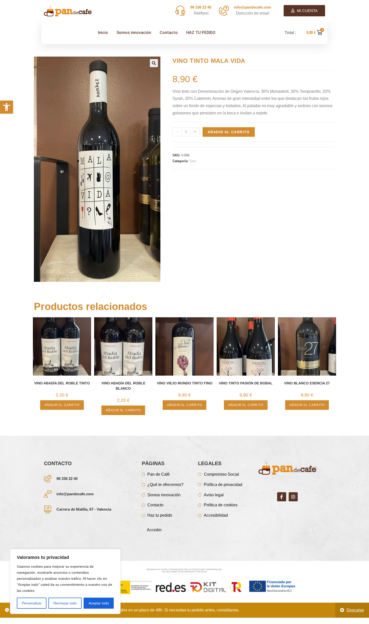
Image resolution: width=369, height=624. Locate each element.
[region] (65, 581)
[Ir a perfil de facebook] (281, 496)
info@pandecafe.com (75, 494)
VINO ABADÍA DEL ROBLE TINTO (62, 383)
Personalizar (32, 603)
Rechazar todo (65, 603)
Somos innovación (133, 32)
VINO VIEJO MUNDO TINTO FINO (184, 383)
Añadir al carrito (229, 132)
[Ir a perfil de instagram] (293, 496)
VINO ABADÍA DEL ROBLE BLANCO (123, 385)
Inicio (103, 32)
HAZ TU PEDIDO (200, 32)
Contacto (169, 32)
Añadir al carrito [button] (62, 405)
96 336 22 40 (67, 478)
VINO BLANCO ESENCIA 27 (307, 383)
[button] (6, 107)
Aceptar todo (99, 603)
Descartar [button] (355, 610)
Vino (192, 161)
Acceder (154, 530)
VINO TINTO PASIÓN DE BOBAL (246, 383)
